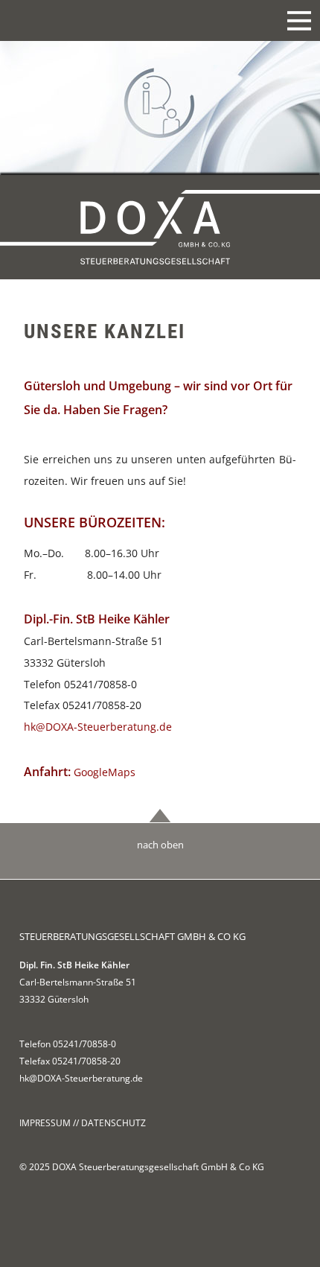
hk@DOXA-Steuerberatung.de (98, 727)
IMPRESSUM (45, 1122)
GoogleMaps (104, 772)
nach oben (160, 844)
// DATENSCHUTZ (109, 1122)
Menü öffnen (299, 20)
